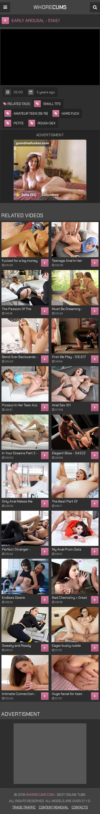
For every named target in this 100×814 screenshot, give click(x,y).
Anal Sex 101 (61, 405)
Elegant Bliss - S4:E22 (69, 453)
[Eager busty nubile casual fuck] (75, 624)
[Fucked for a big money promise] (25, 239)
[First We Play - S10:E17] (75, 336)
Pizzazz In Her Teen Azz (19, 405)
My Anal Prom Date (66, 549)
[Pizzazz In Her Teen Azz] (25, 384)
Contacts (80, 807)
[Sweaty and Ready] (25, 624)
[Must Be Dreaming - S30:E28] (75, 287)
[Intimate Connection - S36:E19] (25, 672)
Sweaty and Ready (16, 645)
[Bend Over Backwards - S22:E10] (25, 336)
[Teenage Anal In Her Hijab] (75, 239)
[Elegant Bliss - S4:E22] (75, 432)
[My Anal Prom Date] (75, 528)
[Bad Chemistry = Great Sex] (75, 576)
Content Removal (53, 807)
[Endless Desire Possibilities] (25, 576)
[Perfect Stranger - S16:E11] (25, 528)
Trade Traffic (24, 807)
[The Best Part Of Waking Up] (75, 480)
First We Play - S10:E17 (69, 357)
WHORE (50, 7)
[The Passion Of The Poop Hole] (25, 287)
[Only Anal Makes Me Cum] (25, 480)
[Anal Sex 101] (75, 384)
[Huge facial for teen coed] (75, 672)
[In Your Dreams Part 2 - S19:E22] (25, 432)
